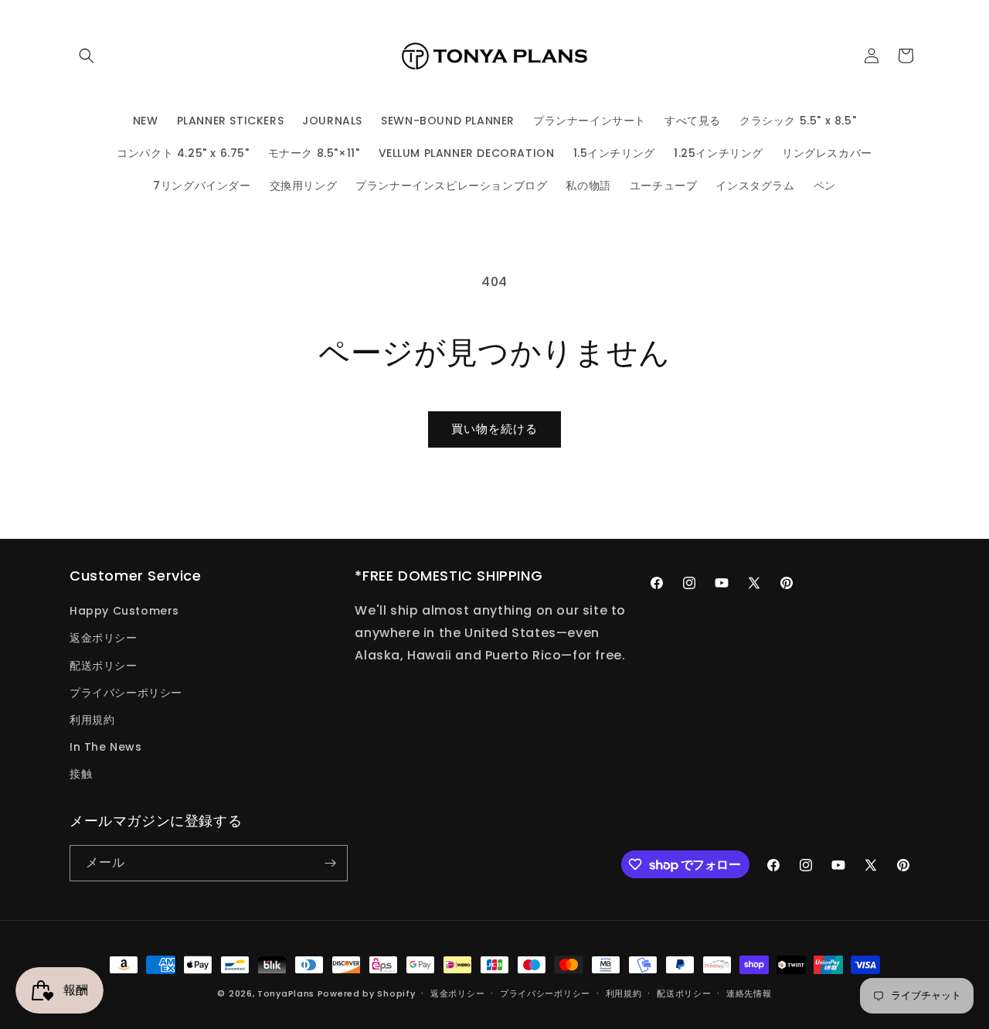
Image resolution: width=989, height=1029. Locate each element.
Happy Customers (124, 610)
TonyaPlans (285, 993)
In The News (106, 747)
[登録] (330, 863)
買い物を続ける (494, 429)
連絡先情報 (749, 993)
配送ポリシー (104, 665)
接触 (81, 774)
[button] (87, 56)
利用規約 (92, 719)
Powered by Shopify (367, 993)
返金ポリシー (104, 638)
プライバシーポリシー (126, 692)
